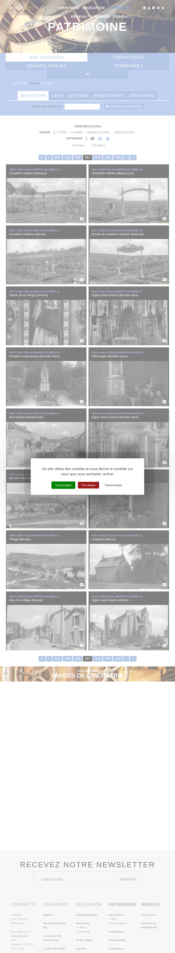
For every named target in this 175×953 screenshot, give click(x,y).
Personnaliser (113, 485)
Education (93, 8)
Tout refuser (88, 485)
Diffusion (68, 8)
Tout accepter (63, 485)
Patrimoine (120, 8)
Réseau (79, 16)
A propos (100, 16)
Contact (122, 16)
